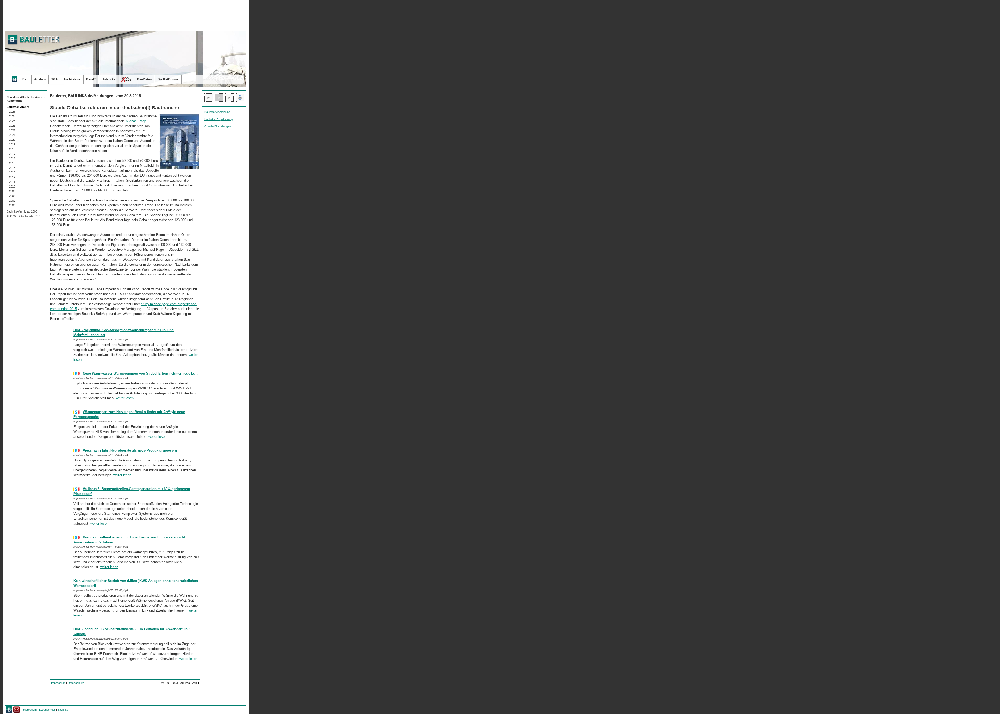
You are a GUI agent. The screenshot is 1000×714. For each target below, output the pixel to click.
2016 (12, 158)
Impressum (58, 682)
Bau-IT (91, 79)
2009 (12, 191)
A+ (208, 97)
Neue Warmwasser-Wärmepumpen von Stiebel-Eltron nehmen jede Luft (140, 373)
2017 (12, 153)
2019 (12, 144)
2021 (12, 135)
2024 (12, 121)
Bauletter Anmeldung (217, 111)
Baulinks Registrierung (218, 119)
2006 (12, 205)
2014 (12, 167)
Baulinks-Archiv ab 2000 (22, 211)
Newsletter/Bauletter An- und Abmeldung (26, 98)
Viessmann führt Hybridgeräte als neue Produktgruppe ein (130, 450)
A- (229, 97)
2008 (12, 195)
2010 (12, 186)
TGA (54, 79)
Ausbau (40, 79)
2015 (12, 163)
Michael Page (136, 121)
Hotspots (108, 79)
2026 (12, 111)
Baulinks (63, 709)
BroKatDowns (168, 79)
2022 (12, 130)
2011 (12, 181)
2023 (12, 125)
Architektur (72, 79)
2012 (12, 177)
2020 (12, 139)
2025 (12, 116)
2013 (12, 172)
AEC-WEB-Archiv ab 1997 (23, 216)
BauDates (144, 79)
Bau (25, 79)
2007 (12, 200)
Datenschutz (76, 682)
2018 (12, 149)
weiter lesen (125, 398)
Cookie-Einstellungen (217, 126)
